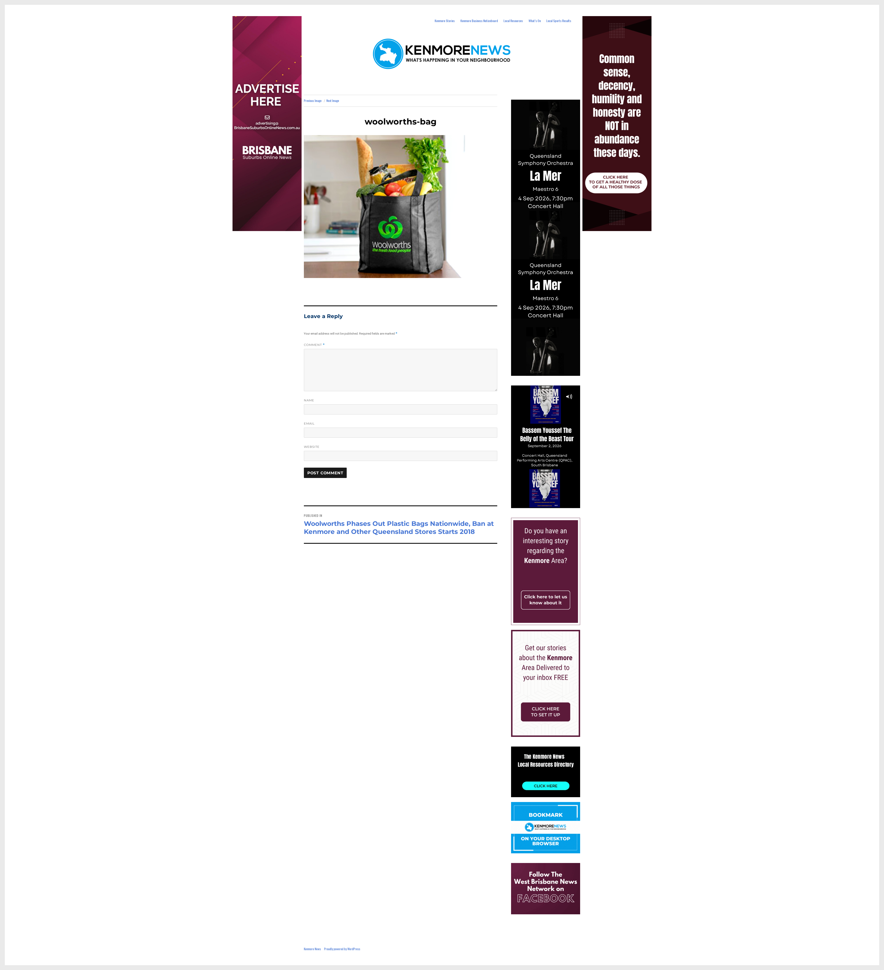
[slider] (550, 504)
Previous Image (313, 100)
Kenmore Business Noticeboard (479, 20)
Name (309, 400)
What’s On (535, 20)
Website (312, 447)
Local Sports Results (558, 20)
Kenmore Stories (445, 20)
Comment (314, 345)
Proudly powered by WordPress (342, 949)
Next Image (332, 100)
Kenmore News (312, 949)
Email (309, 423)
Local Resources (513, 20)
